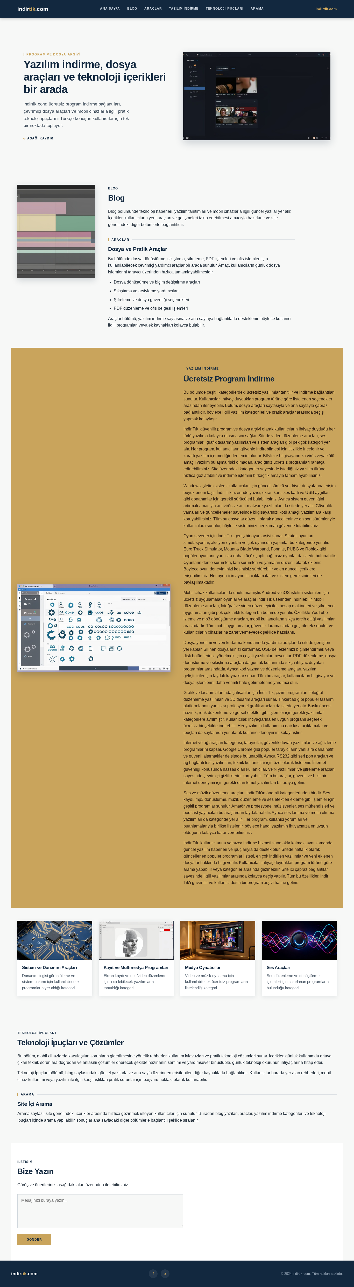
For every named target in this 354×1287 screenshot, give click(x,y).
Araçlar (153, 8)
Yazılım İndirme (184, 8)
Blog (132, 8)
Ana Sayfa (110, 8)
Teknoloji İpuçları (224, 8)
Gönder (34, 1239)
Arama (257, 8)
